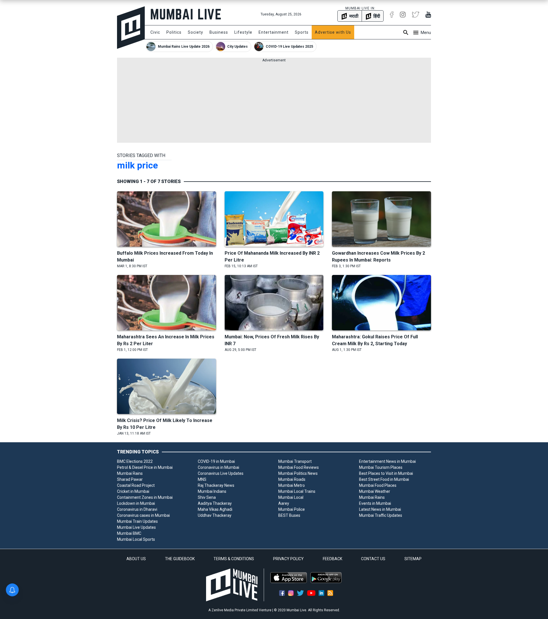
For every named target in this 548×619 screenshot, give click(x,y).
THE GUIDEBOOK (180, 558)
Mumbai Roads (291, 479)
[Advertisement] (274, 103)
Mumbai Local (290, 497)
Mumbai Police (291, 509)
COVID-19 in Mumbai (216, 461)
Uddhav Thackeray (214, 515)
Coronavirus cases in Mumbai (143, 515)
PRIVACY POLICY (288, 558)
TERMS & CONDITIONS (233, 558)
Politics (174, 32)
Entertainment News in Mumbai (387, 461)
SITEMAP (413, 558)
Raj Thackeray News (216, 485)
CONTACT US (373, 558)
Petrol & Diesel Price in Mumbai (145, 467)
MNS (202, 479)
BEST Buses (289, 515)
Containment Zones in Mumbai (145, 497)
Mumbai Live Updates (136, 527)
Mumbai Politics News (298, 473)
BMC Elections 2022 (135, 461)
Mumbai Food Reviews (298, 467)
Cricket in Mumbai (133, 491)
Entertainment (274, 32)
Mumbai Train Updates (137, 521)
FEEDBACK (332, 558)
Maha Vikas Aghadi (215, 509)
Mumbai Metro (291, 485)
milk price (137, 165)
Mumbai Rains (130, 473)
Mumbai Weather (374, 491)
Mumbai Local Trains (296, 491)
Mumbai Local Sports (136, 539)
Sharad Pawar (130, 479)
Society (195, 32)
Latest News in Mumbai (380, 509)
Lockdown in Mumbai (136, 503)
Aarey (283, 503)
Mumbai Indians (212, 491)
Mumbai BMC (129, 533)
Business (218, 32)
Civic (155, 32)
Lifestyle (243, 32)
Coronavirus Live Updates (220, 473)
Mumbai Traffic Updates (380, 515)
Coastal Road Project (136, 485)
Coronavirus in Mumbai (218, 467)
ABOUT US (136, 558)
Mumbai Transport (295, 461)
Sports (302, 32)
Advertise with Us (333, 32)
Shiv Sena (207, 497)
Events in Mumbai (375, 503)
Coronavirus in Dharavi (137, 509)
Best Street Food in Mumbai (384, 479)
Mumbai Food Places (377, 485)
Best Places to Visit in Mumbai (386, 473)
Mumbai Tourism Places (380, 467)
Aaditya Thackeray (215, 503)
